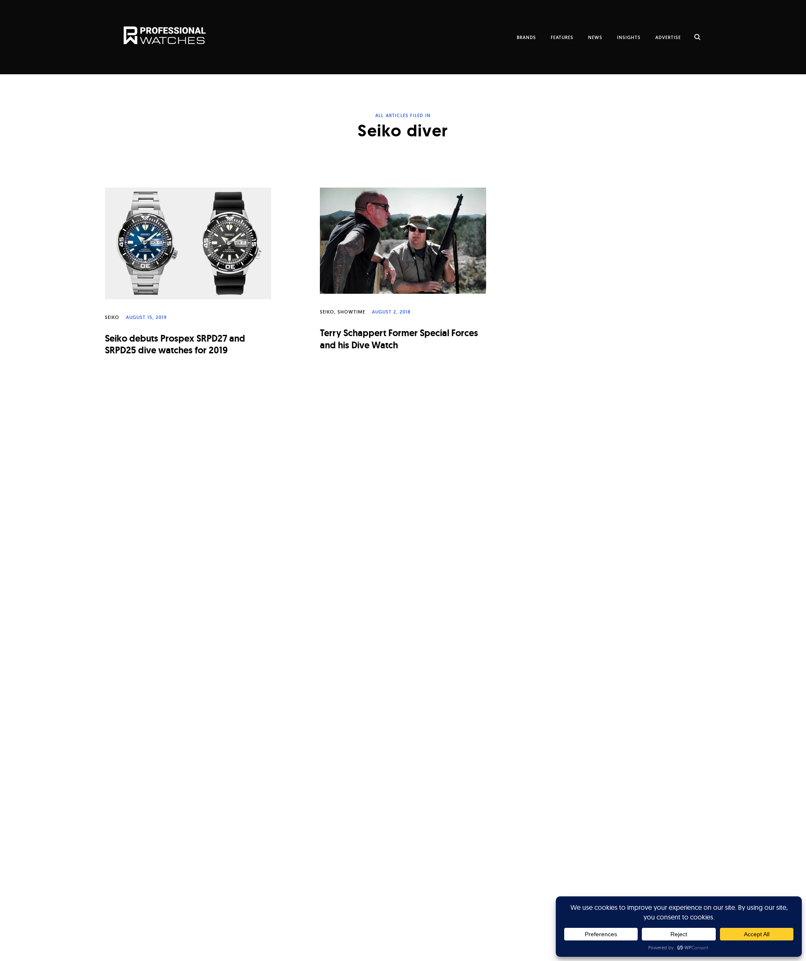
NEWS (595, 37)
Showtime (351, 312)
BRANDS (526, 37)
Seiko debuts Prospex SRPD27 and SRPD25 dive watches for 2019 (175, 344)
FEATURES (562, 37)
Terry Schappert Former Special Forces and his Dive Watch (399, 339)
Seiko (112, 317)
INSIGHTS (629, 37)
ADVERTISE (668, 37)
